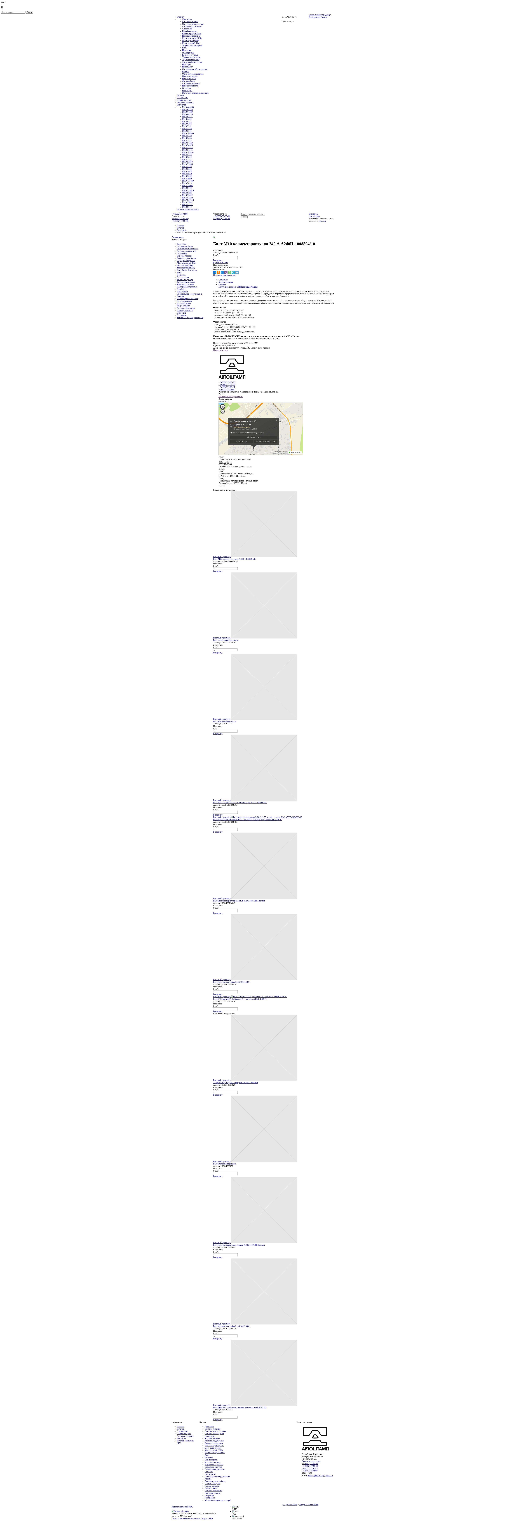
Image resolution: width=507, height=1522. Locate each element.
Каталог (180, 228)
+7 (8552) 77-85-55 (180, 218)
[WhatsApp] (229, 272)
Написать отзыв (220, 350)
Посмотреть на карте (311, 1461)
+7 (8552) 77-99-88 (180, 221)
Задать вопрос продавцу (320, 15)
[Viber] (225, 272)
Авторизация (178, 237)
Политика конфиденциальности (186, 1518)
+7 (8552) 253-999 (179, 214)
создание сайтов (290, 1505)
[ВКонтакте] (214, 272)
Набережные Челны (318, 17)
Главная (180, 225)
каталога (322, 221)
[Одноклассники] (218, 272)
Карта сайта (207, 1518)
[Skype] (233, 272)
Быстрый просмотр (222, 556)
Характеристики (226, 282)
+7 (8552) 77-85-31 (221, 216)
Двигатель (181, 230)
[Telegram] (237, 272)
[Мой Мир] (222, 272)
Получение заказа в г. (238, 287)
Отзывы (222, 284)
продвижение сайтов (308, 1505)
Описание (223, 280)
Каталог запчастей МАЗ (182, 1507)
